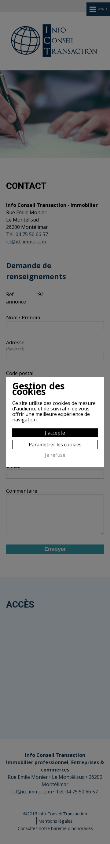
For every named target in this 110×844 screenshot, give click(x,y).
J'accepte (55, 432)
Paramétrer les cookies (55, 444)
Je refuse (55, 455)
